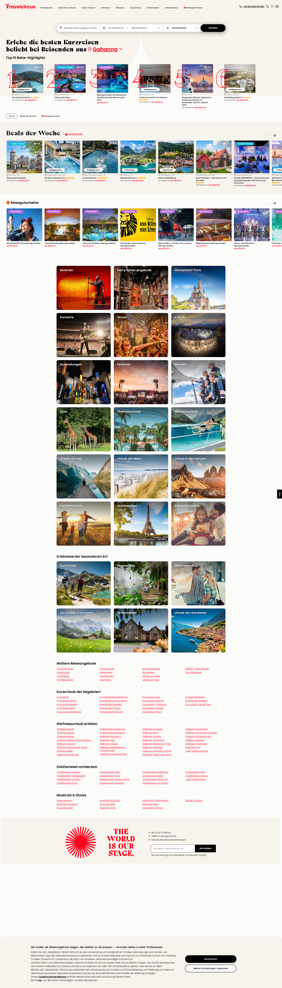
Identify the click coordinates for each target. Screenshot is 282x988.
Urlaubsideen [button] (171, 7)
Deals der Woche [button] (28, 116)
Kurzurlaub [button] (135, 7)
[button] (267, 6)
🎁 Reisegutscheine (22, 202)
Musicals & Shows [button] (67, 7)
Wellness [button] (120, 7)
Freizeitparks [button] (46, 7)
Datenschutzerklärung (52, 976)
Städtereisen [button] (153, 7)
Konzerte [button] (105, 7)
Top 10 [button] (12, 116)
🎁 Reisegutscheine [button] (193, 7)
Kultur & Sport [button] (88, 7)
